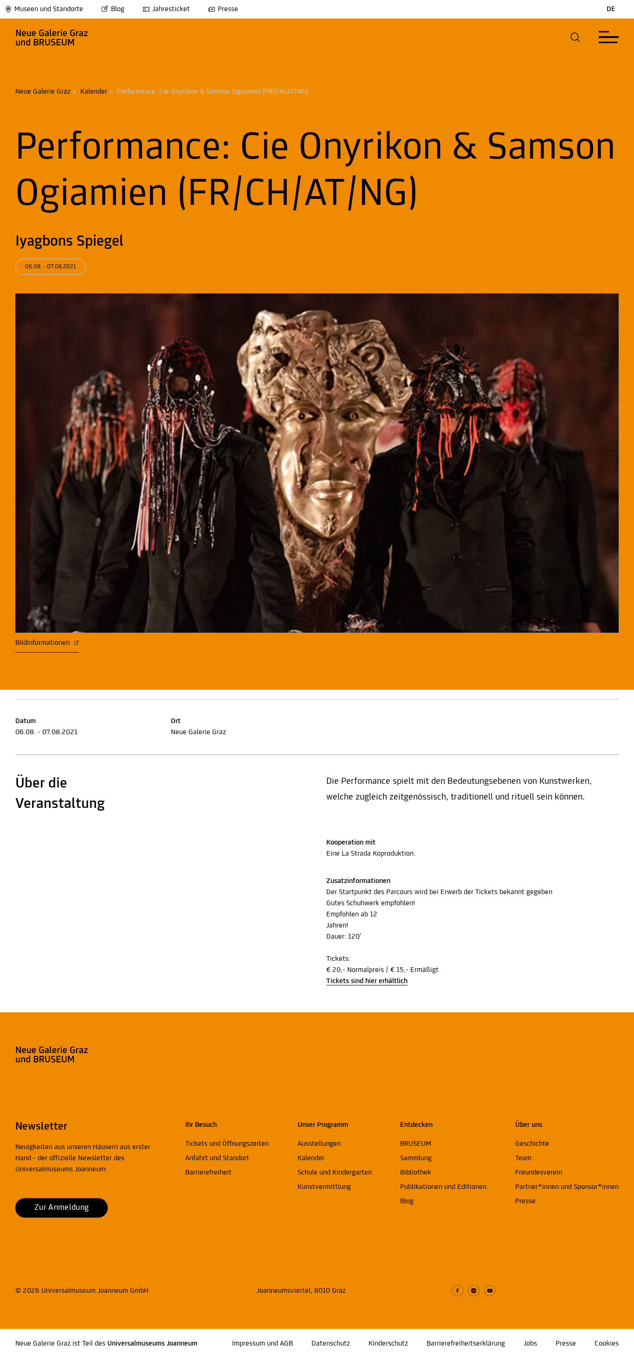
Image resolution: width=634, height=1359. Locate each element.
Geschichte (532, 1144)
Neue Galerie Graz (43, 91)
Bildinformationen (43, 643)
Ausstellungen (319, 1144)
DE (611, 9)
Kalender (93, 91)
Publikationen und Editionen (443, 1187)
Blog (117, 9)
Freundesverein (538, 1172)
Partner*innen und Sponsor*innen (567, 1187)
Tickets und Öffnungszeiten (227, 1144)
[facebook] (457, 1290)
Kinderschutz (388, 1343)
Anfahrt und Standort (217, 1158)
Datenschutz (330, 1343)
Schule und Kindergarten (335, 1172)
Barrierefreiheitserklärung (466, 1343)
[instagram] (473, 1290)
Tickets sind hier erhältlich (367, 981)
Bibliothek (415, 1172)
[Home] (51, 37)
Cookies (607, 1343)
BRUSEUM (415, 1144)
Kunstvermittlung (324, 1187)
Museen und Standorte (48, 9)
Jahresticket (171, 9)
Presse (228, 9)
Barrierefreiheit (208, 1172)
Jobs (530, 1343)
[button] (575, 37)
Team (523, 1158)
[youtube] (490, 1290)
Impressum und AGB (262, 1343)
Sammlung (416, 1158)
